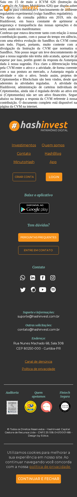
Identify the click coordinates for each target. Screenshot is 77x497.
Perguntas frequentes (38, 237)
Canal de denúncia (38, 362)
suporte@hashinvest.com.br (38, 316)
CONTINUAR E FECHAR (38, 479)
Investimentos (24, 145)
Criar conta (24, 176)
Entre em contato (38, 250)
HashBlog (53, 154)
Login (54, 177)
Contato (24, 154)
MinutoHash (23, 162)
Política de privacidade (38, 369)
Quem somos (53, 145)
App (53, 162)
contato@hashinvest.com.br (39, 329)
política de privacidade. (50, 467)
